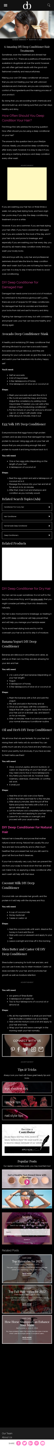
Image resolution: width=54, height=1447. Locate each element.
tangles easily (37, 599)
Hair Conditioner (10, 516)
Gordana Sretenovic (19, 40)
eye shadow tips (16, 1088)
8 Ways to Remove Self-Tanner (27, 1195)
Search (48, 5)
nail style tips (14, 1115)
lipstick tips (13, 1102)
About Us (7, 1437)
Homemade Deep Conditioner (15, 526)
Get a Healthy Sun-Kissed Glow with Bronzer (27, 1176)
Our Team (7, 1433)
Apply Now (27, 1150)
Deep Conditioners (11, 535)
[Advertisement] (27, 183)
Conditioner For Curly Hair (14, 507)
